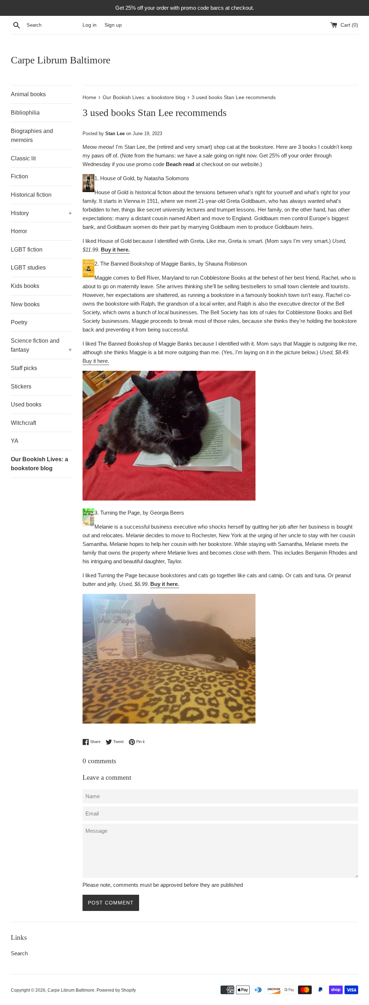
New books (25, 304)
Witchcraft (23, 423)
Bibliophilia (25, 113)
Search (19, 953)
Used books (26, 404)
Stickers (21, 386)
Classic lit (23, 158)
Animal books (28, 94)
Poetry (19, 322)
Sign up (113, 25)
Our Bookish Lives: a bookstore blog (39, 464)
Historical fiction (31, 195)
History (41, 213)
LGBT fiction (27, 249)
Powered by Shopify (116, 990)
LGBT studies (28, 267)
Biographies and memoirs (32, 135)
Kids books (25, 286)
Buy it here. (115, 249)
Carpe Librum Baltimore (60, 60)
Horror (19, 231)
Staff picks (24, 368)
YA (14, 441)
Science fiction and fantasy (41, 345)
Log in (90, 25)
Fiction (19, 176)
